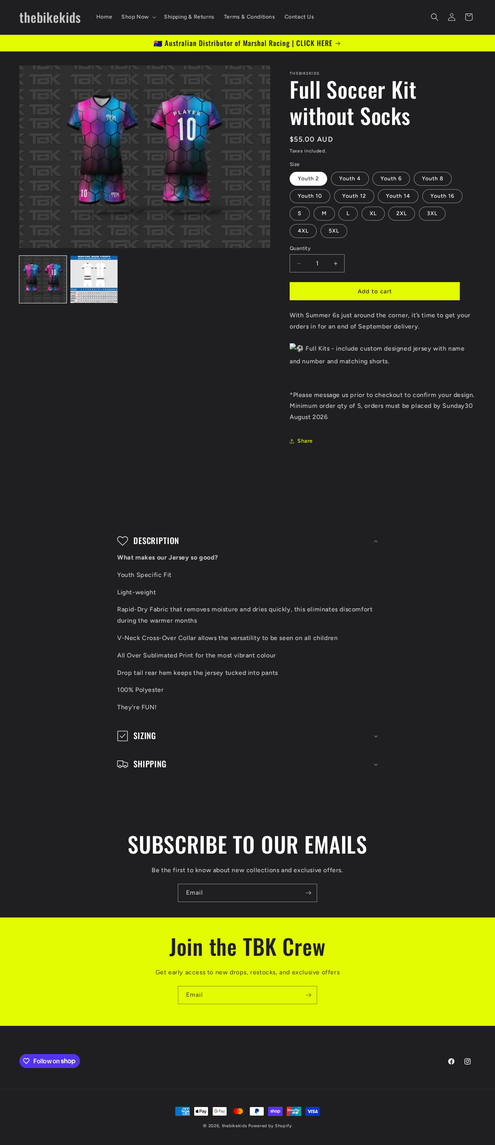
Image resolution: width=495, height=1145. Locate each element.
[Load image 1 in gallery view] (43, 279)
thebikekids (234, 1125)
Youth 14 (398, 196)
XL (373, 213)
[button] (138, 17)
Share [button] (305, 441)
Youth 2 (308, 178)
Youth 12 (354, 196)
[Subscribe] (308, 893)
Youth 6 (391, 178)
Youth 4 (350, 178)
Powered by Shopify (270, 1125)
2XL (401, 213)
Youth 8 (433, 178)
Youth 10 (310, 196)
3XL (432, 213)
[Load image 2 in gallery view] (94, 279)
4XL (303, 231)
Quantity (300, 248)
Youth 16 (442, 196)
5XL (334, 231)
